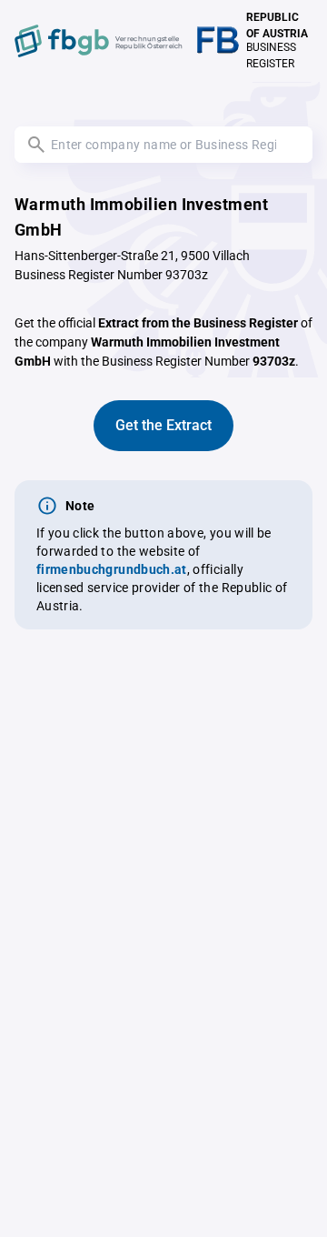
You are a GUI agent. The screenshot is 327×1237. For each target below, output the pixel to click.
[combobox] (163, 144)
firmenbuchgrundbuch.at (111, 569)
